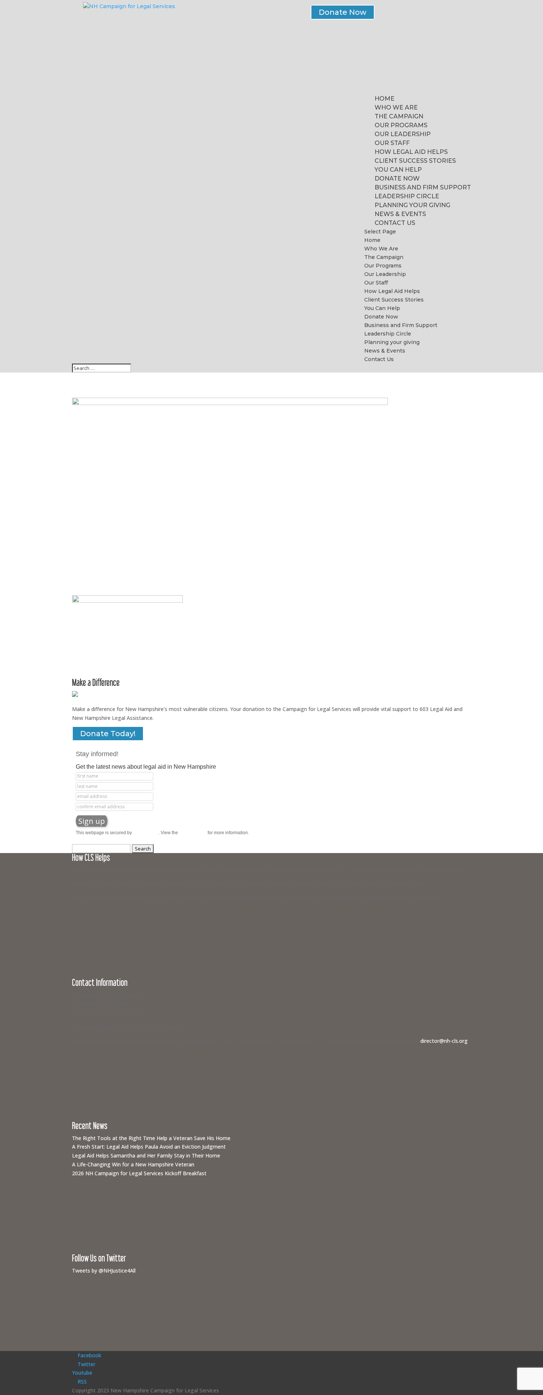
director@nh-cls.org (444, 1040)
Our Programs (401, 125)
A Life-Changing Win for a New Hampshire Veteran (133, 1164)
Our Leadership (403, 134)
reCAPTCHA (145, 832)
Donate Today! (108, 733)
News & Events (400, 214)
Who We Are (396, 107)
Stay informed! (97, 754)
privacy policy (192, 832)
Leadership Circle (407, 196)
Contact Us (395, 222)
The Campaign (399, 116)
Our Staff (392, 142)
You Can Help (398, 169)
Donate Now (342, 12)
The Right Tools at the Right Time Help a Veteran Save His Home (151, 1138)
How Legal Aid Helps (411, 151)
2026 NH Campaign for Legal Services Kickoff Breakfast (139, 1173)
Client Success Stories (415, 160)
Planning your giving (412, 205)
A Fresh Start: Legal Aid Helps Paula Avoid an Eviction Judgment (149, 1146)
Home (385, 98)
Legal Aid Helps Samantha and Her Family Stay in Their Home (146, 1155)
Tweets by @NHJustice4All (104, 1270)
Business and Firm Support (423, 187)
